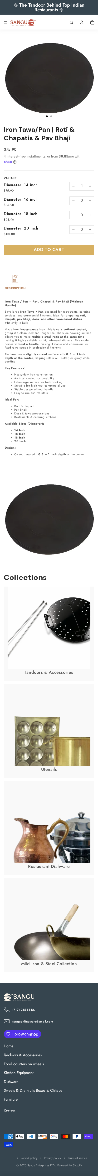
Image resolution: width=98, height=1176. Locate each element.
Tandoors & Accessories (23, 1055)
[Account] (82, 22)
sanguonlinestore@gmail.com (32, 1021)
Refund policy (29, 1158)
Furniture (11, 1099)
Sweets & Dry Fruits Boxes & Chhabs (33, 1090)
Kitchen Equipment (19, 1072)
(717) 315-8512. (23, 1010)
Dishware (11, 1081)
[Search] (71, 22)
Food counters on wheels (24, 1063)
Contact (9, 1110)
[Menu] (5, 22)
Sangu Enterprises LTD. (41, 1165)
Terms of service (77, 1158)
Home (8, 1046)
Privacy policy (52, 1158)
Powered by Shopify (69, 1165)
